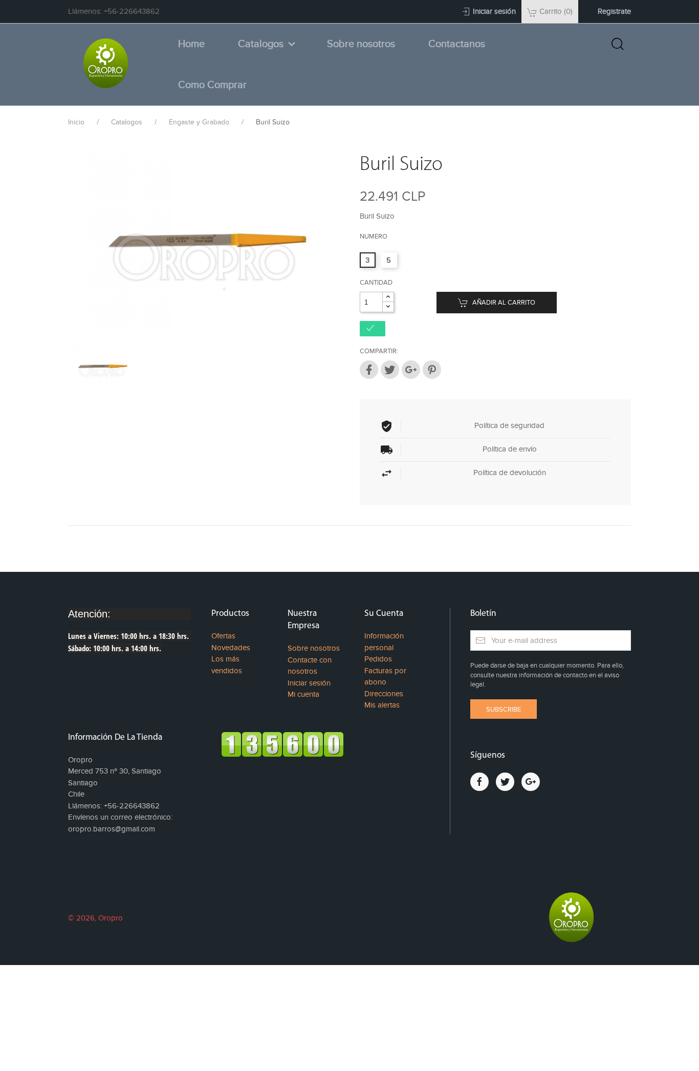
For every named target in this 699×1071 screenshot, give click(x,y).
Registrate (614, 11)
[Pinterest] (432, 369)
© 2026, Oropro (95, 918)
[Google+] (411, 369)
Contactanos (456, 44)
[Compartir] (369, 369)
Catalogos (260, 44)
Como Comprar (212, 85)
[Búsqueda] (617, 44)
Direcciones (383, 693)
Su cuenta (383, 613)
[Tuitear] (390, 369)
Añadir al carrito (503, 302)
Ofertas (223, 635)
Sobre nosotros (361, 44)
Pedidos (378, 658)
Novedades (230, 647)
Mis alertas (382, 705)
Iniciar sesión (309, 683)
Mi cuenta (303, 694)
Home (191, 44)
